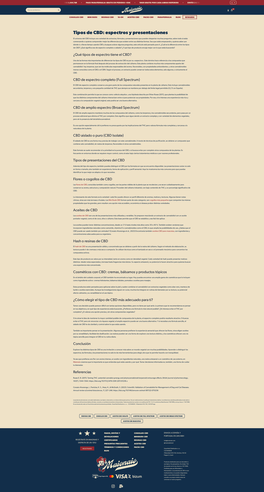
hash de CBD (80, 246)
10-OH (120, 17)
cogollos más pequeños (159, 200)
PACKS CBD (148, 17)
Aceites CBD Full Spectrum (143, 416)
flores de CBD (81, 184)
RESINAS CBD (107, 17)
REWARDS (189, 17)
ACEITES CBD (133, 17)
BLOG (178, 17)
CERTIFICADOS (111, 440)
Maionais (76, 362)
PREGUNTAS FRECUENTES (115, 443)
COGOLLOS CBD (76, 17)
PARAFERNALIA (165, 17)
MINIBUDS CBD (141, 436)
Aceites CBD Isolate (120, 416)
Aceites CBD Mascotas (132, 421)
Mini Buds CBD (114, 200)
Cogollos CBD (101, 416)
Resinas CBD (86, 416)
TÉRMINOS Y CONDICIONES (116, 447)
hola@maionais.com (169, 440)
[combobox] (43, 10)
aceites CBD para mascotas (163, 231)
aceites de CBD (82, 215)
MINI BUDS (92, 17)
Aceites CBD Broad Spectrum (171, 416)
